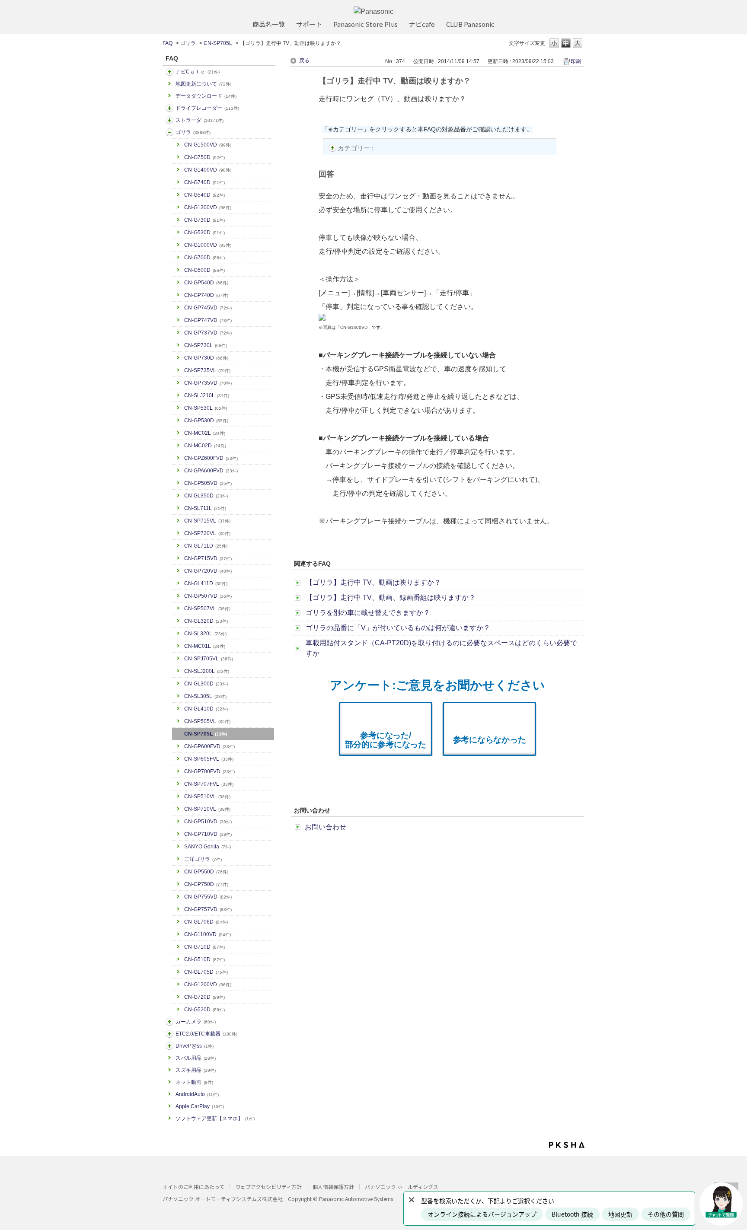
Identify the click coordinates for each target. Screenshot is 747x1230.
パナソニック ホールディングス (401, 1186)
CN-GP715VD (208, 558)
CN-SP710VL (207, 809)
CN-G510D (204, 959)
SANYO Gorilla (207, 847)
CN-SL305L (205, 696)
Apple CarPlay (200, 1106)
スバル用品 (196, 1058)
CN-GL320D (206, 621)
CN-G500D (204, 270)
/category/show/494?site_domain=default (169, 1022)
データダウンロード (206, 96)
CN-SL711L (205, 508)
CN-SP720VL (207, 533)
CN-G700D (204, 258)
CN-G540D (204, 195)
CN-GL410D (206, 709)
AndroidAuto (197, 1094)
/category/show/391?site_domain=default (169, 120)
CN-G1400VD (207, 170)
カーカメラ (196, 1022)
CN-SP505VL (207, 721)
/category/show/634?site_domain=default (169, 108)
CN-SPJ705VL (208, 659)
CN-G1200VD (207, 984)
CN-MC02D (205, 446)
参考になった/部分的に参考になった (385, 740)
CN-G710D (204, 947)
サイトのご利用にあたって (193, 1186)
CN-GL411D (205, 583)
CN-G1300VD (207, 207)
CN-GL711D (205, 546)
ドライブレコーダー (207, 108)
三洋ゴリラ (203, 859)
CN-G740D (204, 182)
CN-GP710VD (208, 834)
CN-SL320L (205, 634)
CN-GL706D (206, 922)
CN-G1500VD (207, 145)
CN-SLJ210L (206, 395)
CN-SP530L (205, 408)
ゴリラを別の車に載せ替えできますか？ (368, 612)
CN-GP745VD (208, 308)
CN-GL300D (206, 684)
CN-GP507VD (208, 596)
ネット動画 (194, 1082)
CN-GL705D (206, 972)
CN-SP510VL (207, 796)
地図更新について (203, 84)
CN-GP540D (206, 283)
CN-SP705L (218, 43)
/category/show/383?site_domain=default (169, 132)
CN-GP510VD (208, 822)
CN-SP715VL (207, 521)
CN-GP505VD (208, 483)
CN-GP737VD (208, 333)
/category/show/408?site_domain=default (169, 72)
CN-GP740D (206, 295)
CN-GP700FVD (209, 771)
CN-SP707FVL (208, 784)
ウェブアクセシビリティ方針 (268, 1186)
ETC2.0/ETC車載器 (206, 1034)
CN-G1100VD (207, 934)
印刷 (576, 61)
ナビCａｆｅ (198, 72)
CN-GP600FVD (209, 746)
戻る (304, 60)
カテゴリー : (356, 148)
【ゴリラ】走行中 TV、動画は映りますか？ (373, 582)
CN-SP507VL (207, 608)
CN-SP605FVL (208, 759)
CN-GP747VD (208, 320)
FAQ (167, 43)
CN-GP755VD (208, 897)
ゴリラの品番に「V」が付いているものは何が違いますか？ (398, 627)
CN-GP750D (206, 884)
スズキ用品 (196, 1070)
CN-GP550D (206, 872)
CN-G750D (204, 157)
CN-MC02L (204, 433)
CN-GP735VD (208, 383)
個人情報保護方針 (333, 1186)
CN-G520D (204, 1010)
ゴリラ (188, 43)
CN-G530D (204, 232)
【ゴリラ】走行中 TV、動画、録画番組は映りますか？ (391, 597)
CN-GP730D (206, 358)
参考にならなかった (489, 739)
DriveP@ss (195, 1046)
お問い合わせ (325, 827)
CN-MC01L (204, 646)
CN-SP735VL (207, 370)
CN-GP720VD (208, 571)
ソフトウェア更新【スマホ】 (215, 1118)
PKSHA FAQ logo (566, 1145)
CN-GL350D (206, 496)
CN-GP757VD (208, 909)
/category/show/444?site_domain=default (169, 1034)
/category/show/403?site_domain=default (169, 1046)
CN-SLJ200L (206, 671)
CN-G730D (204, 220)
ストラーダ (199, 120)
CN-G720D (204, 997)
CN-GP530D (206, 420)
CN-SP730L (205, 345)
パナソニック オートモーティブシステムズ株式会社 (223, 1198)
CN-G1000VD (207, 245)
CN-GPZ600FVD (211, 458)
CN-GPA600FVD (211, 471)
